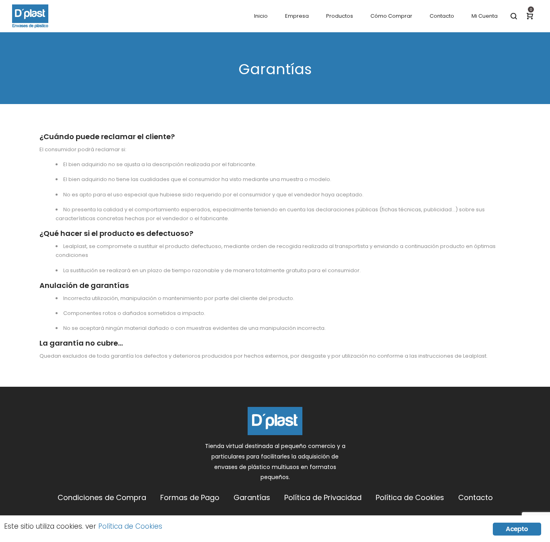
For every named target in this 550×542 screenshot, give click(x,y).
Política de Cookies (410, 497)
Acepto (517, 529)
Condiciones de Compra (102, 497)
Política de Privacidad (323, 497)
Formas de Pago (189, 497)
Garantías (252, 497)
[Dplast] (30, 16)
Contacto (475, 497)
